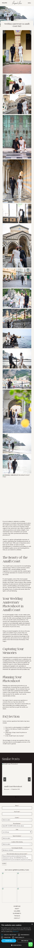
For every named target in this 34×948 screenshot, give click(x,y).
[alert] (17, 935)
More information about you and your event (17, 854)
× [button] (32, 924)
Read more (16, 931)
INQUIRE (4, 3)
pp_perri (7, 789)
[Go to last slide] (4, 779)
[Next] (29, 779)
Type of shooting (17, 836)
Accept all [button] (8, 940)
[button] (17, 52)
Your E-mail (17, 811)
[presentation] (17, 773)
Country (17, 817)
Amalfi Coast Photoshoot (13, 786)
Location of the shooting (17, 842)
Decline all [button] (24, 940)
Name (17, 805)
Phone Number (17, 823)
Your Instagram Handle (17, 848)
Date (17, 829)
